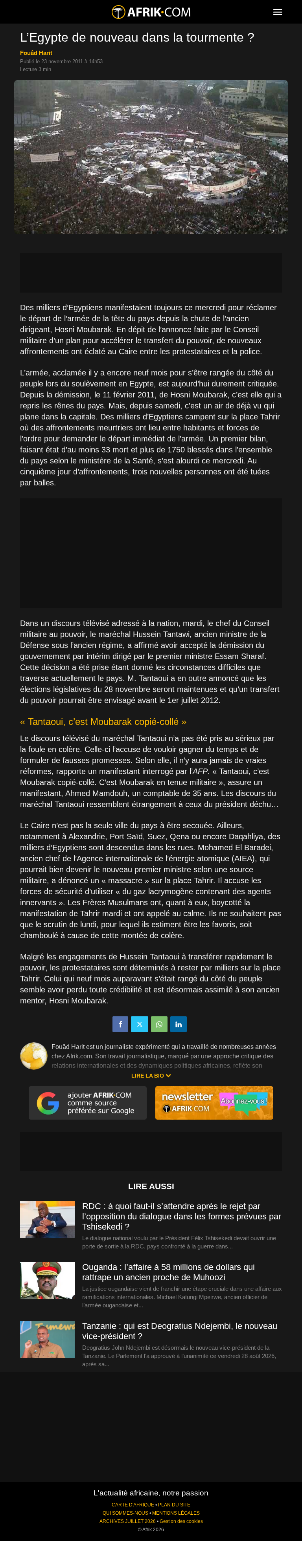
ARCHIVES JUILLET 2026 (127, 1521)
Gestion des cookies (181, 1521)
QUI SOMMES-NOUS (125, 1513)
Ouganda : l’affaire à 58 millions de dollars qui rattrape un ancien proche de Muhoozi (168, 1272)
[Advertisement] (151, 273)
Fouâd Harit (36, 52)
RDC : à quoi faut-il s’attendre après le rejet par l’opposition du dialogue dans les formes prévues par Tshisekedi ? (181, 1216)
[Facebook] (120, 1024)
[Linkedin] (178, 1024)
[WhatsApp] (159, 1024)
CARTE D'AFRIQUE (133, 1505)
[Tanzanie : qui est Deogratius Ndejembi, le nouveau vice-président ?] (47, 1340)
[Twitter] (139, 1024)
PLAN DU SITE (174, 1505)
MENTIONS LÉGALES (176, 1513)
